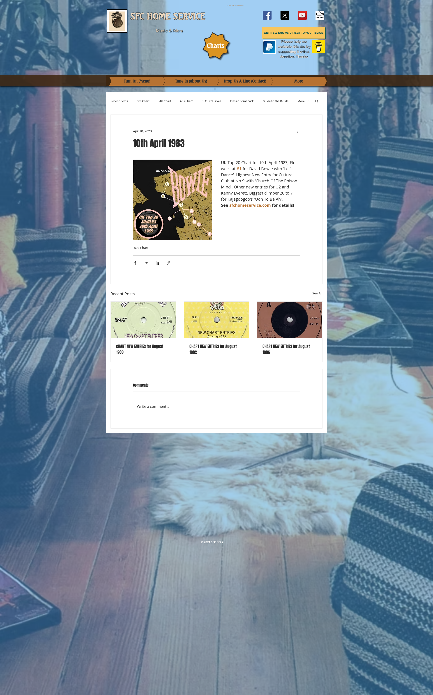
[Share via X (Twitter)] (146, 263)
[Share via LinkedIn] (157, 263)
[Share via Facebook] (135, 263)
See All (317, 293)
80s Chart (143, 101)
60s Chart (186, 101)
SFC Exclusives (211, 101)
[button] (293, 33)
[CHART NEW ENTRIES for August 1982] (216, 320)
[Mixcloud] (320, 15)
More (301, 101)
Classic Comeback (242, 101)
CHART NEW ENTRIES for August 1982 (213, 349)
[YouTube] (302, 15)
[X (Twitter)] (284, 15)
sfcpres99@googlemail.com (235, 5)
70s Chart (165, 101)
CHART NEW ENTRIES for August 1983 (139, 349)
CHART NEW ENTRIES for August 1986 (286, 349)
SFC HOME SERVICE (168, 16)
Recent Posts (119, 101)
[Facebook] (267, 15)
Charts (215, 45)
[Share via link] (168, 263)
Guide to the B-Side (275, 101)
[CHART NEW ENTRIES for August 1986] (289, 320)
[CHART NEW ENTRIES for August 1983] (143, 320)
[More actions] (297, 131)
